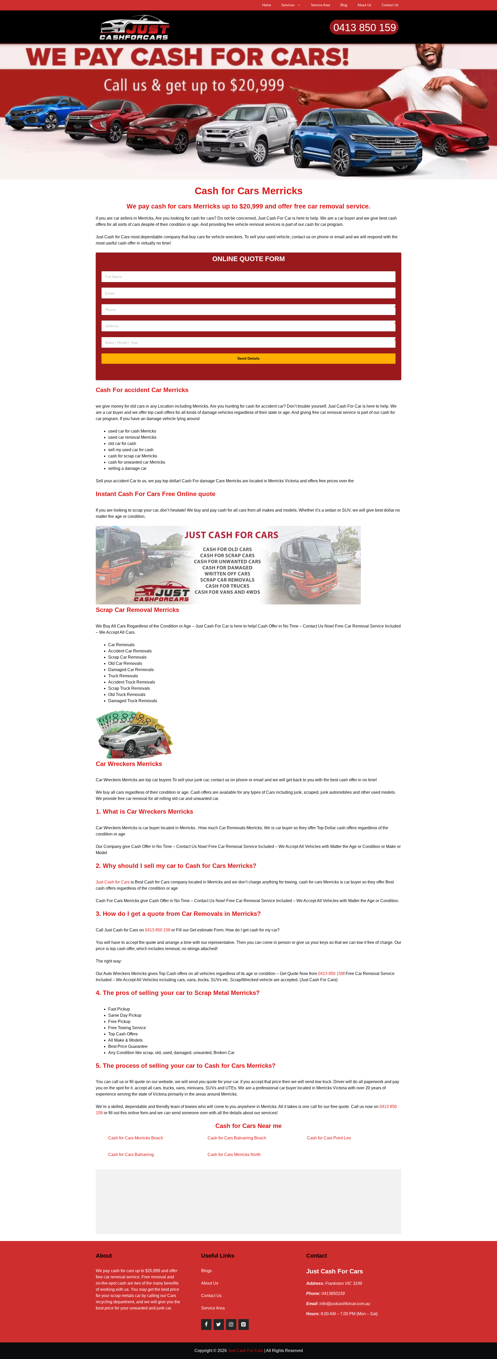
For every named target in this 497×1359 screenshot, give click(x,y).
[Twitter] (219, 1324)
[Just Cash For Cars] (134, 26)
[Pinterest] (243, 1324)
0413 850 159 (364, 27)
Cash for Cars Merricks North (234, 1154)
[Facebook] (206, 1324)
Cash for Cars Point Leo (329, 1138)
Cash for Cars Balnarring (131, 1154)
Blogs (206, 1271)
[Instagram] (231, 1324)
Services (288, 5)
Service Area (320, 5)
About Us (364, 5)
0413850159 (333, 1293)
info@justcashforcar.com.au (344, 1303)
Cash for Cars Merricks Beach (135, 1138)
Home (266, 5)
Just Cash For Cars (334, 1271)
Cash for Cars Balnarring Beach (237, 1138)
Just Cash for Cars (113, 882)
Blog (343, 5)
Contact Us (390, 5)
